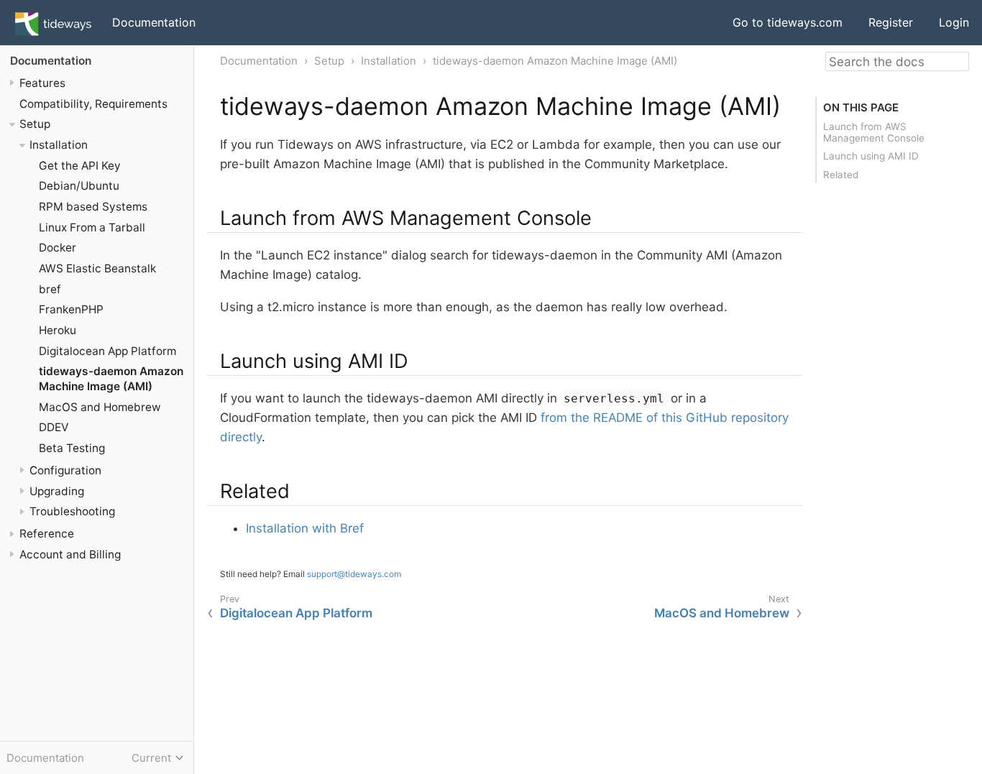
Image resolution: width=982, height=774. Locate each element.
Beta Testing (72, 449)
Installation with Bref (305, 528)
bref (50, 289)
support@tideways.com (354, 573)
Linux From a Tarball (92, 227)
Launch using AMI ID (871, 156)
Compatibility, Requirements (93, 104)
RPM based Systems (93, 206)
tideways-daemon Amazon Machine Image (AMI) (111, 379)
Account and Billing (70, 554)
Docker (57, 248)
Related (840, 174)
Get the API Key (80, 165)
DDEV (53, 428)
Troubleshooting (72, 512)
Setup (34, 125)
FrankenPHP (71, 310)
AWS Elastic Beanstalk (97, 268)
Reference (46, 534)
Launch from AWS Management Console (873, 132)
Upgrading (56, 491)
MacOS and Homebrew (100, 407)
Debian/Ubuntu (79, 186)
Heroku (57, 330)
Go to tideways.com (788, 22)
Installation (58, 145)
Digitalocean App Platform (107, 351)
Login (954, 22)
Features (42, 83)
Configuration (65, 470)
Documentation (154, 22)
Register (890, 22)
